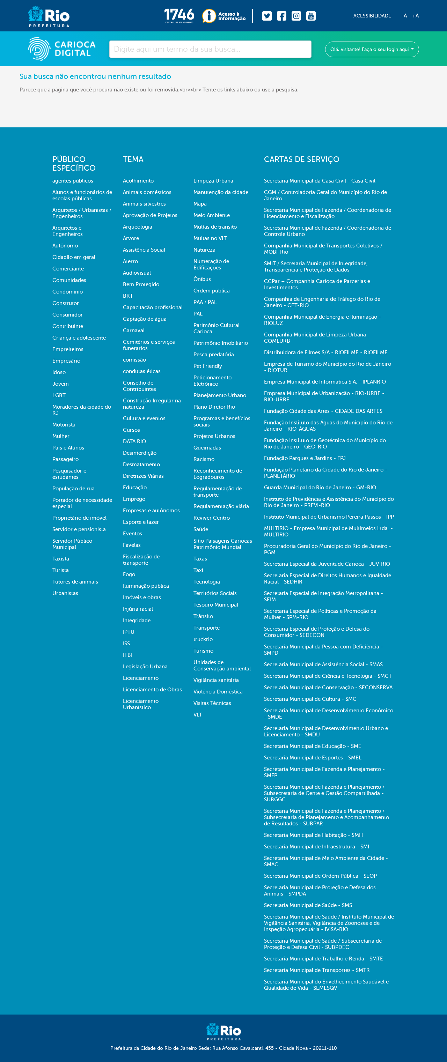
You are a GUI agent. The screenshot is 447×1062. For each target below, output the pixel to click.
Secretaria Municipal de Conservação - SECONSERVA (328, 687)
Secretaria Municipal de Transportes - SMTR (317, 970)
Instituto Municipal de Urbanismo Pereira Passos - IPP (329, 517)
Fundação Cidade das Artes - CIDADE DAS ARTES (323, 411)
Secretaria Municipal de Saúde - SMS (308, 905)
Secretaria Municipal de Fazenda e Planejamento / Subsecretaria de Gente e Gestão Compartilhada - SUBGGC (324, 793)
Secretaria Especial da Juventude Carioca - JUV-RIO (327, 564)
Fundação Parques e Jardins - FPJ (305, 458)
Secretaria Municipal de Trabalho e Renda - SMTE (323, 958)
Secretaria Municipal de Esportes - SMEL (312, 757)
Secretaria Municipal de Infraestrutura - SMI (316, 846)
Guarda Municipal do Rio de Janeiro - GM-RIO (320, 487)
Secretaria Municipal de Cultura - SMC (310, 699)
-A (404, 15)
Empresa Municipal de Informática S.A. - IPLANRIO (325, 382)
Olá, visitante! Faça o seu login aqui (370, 49)
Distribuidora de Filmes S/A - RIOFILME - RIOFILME (326, 352)
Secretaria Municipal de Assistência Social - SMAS (323, 664)
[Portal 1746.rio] (183, 15)
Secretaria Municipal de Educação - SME (312, 746)
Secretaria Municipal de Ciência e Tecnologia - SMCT (328, 676)
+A (415, 15)
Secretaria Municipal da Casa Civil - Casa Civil (319, 181)
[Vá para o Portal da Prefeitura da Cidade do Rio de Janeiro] (41, 16)
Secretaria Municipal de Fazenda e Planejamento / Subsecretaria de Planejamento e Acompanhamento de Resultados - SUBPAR (326, 817)
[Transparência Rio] (227, 16)
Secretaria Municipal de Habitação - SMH (313, 835)
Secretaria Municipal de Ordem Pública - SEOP (320, 876)
